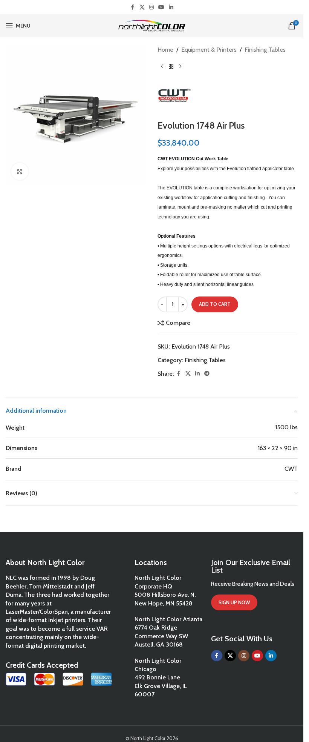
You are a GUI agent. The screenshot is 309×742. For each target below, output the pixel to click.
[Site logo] (151, 25)
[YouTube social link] (161, 7)
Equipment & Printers (209, 49)
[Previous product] (162, 66)
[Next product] (180, 66)
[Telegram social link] (207, 374)
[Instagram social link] (151, 7)
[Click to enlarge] (19, 171)
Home (165, 49)
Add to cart (215, 304)
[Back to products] (171, 66)
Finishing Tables (265, 49)
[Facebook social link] (132, 7)
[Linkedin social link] (171, 7)
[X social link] (142, 7)
